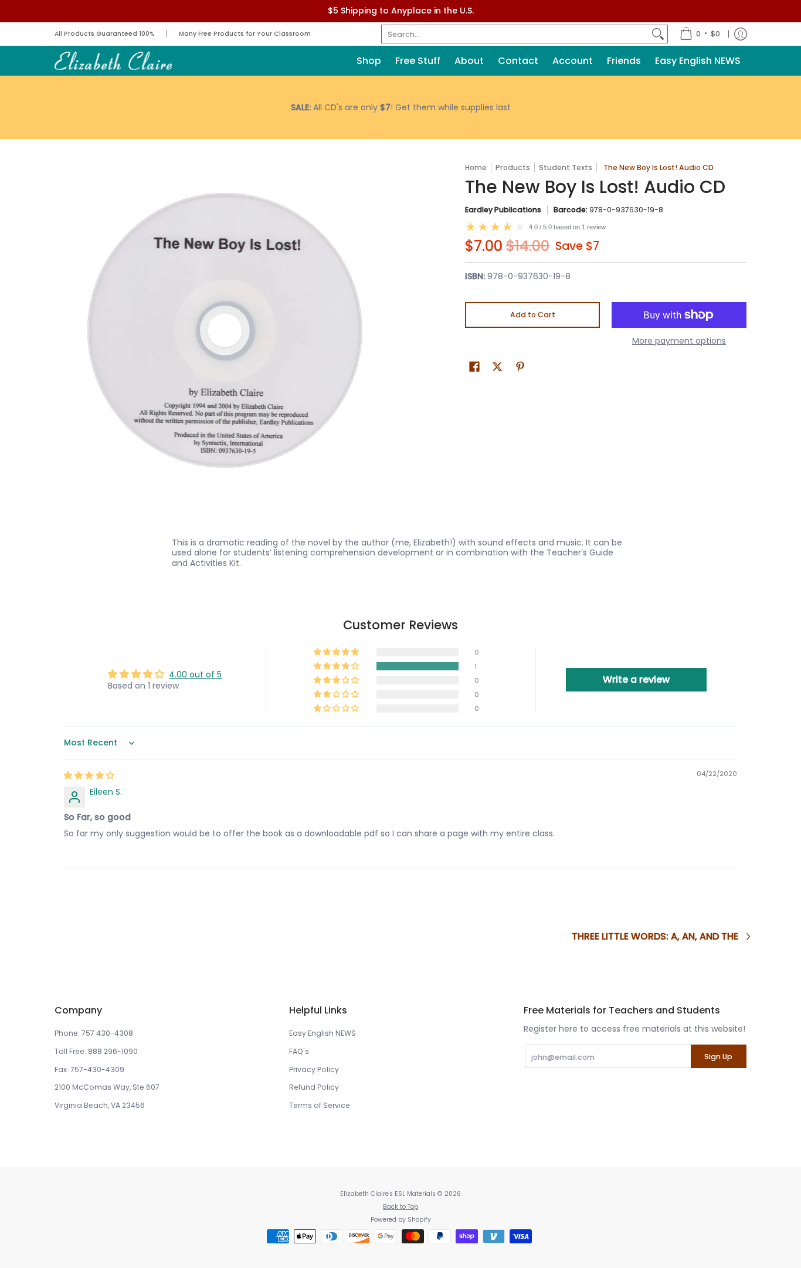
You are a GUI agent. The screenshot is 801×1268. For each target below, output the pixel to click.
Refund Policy (314, 1087)
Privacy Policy (314, 1069)
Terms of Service (319, 1105)
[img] (89, 775)
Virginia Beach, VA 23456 (100, 1105)
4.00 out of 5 (195, 674)
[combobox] (515, 34)
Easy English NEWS (322, 1033)
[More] (400, 107)
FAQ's (299, 1051)
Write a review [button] (636, 679)
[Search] (658, 34)
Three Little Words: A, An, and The (655, 936)
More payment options (679, 341)
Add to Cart (532, 315)
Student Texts (565, 167)
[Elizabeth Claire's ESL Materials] (113, 61)
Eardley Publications (503, 210)
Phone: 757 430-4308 (94, 1033)
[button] (474, 366)
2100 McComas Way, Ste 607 (107, 1087)
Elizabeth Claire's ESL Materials (388, 1193)
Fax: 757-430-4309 (89, 1069)
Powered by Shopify (401, 1219)
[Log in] (740, 34)
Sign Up (718, 1057)
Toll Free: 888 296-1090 (96, 1051)
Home (476, 167)
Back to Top (400, 1206)
